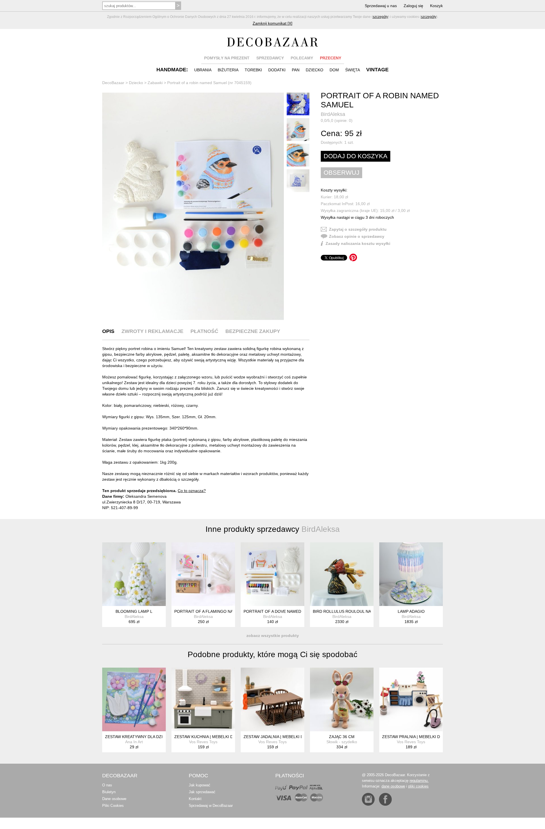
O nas (107, 785)
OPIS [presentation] (108, 331)
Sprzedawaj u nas (381, 5)
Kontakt (195, 799)
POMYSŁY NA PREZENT (227, 58)
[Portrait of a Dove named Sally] (272, 574)
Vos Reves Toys (203, 742)
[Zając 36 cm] (342, 699)
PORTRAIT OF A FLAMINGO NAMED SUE (212, 611)
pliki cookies (418, 786)
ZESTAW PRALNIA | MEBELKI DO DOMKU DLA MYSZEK (433, 736)
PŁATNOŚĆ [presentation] (204, 331)
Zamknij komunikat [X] (272, 23)
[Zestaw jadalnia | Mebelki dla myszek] (272, 699)
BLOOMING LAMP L (134, 611)
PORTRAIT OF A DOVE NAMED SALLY (279, 611)
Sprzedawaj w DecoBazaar (211, 805)
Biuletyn (109, 792)
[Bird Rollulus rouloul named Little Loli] (342, 574)
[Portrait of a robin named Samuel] (193, 206)
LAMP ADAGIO (411, 611)
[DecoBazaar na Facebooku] (385, 799)
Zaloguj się (413, 5)
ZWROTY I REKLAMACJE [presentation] (152, 331)
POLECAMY (302, 58)
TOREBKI (253, 70)
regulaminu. (419, 780)
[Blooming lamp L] (134, 574)
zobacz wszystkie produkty (272, 635)
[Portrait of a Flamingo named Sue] (203, 574)
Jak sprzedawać (202, 792)
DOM (334, 70)
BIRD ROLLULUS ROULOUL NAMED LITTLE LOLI (358, 611)
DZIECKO (314, 70)
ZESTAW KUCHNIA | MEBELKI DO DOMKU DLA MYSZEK (226, 736)
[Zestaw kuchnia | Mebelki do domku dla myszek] (203, 699)
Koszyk (436, 5)
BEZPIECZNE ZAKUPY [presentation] (252, 331)
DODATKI (277, 70)
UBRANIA (202, 70)
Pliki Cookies (113, 805)
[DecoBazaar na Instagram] (368, 799)
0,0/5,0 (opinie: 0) (337, 120)
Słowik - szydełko (341, 742)
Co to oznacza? (192, 490)
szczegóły (380, 17)
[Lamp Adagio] (411, 574)
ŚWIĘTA (352, 70)
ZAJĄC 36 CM (342, 736)
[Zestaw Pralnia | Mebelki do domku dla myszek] (411, 699)
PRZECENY (330, 58)
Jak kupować (199, 785)
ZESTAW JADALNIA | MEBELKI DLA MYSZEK (284, 736)
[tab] (108, 331)
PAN (295, 70)
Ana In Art (134, 742)
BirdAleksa (333, 114)
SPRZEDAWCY (270, 58)
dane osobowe (393, 786)
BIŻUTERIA (228, 70)
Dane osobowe (114, 799)
